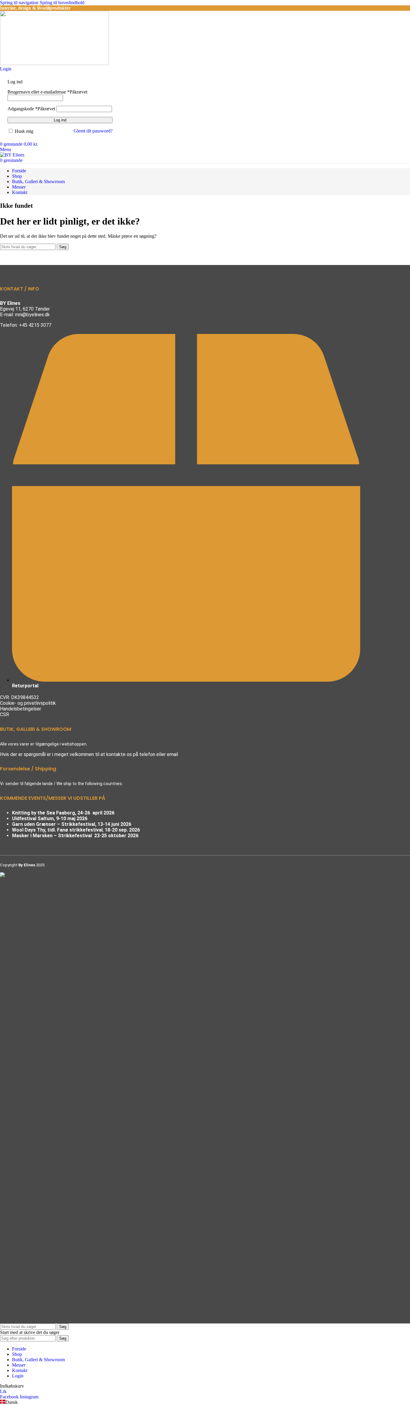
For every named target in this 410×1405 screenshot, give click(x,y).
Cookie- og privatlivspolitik (28, 703)
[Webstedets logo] (54, 63)
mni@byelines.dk (32, 314)
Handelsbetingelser (20, 709)
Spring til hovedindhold (62, 2)
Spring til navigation (20, 2)
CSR (4, 714)
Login (17, 1375)
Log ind (60, 120)
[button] (205, 1402)
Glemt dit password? (93, 130)
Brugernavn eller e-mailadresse (47, 91)
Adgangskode (31, 108)
